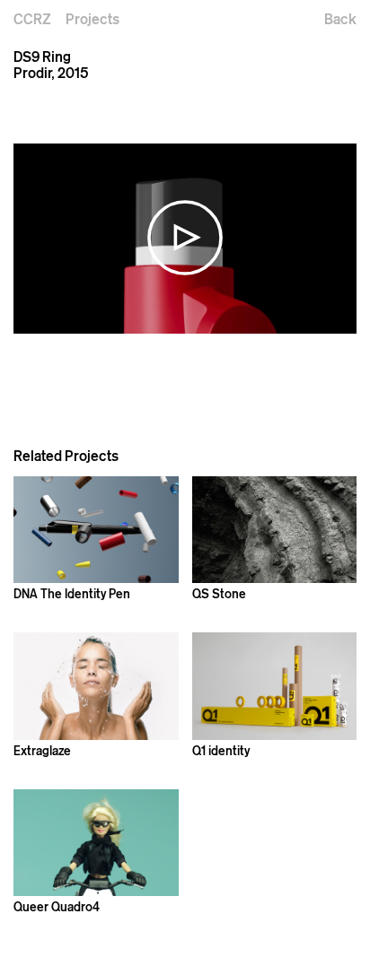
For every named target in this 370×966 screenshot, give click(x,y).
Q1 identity (221, 750)
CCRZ (32, 19)
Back (340, 19)
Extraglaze (42, 750)
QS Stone (219, 593)
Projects (92, 19)
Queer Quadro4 (56, 906)
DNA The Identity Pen (71, 593)
